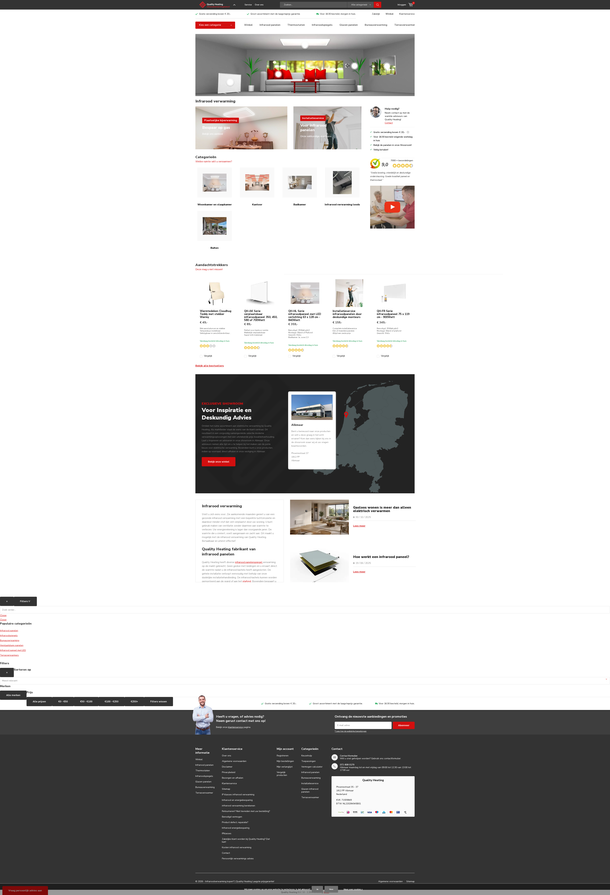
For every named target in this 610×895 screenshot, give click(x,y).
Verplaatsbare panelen (11, 645)
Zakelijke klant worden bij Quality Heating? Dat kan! (246, 840)
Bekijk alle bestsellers (209, 366)
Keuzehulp (306, 755)
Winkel (389, 13)
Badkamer (299, 204)
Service (248, 4)
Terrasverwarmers (9, 655)
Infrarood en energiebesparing (237, 800)
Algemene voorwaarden (234, 761)
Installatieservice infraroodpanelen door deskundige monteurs (347, 314)
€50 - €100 (86, 701)
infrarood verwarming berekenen (238, 805)
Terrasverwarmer (404, 25)
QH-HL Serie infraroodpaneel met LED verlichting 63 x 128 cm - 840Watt (304, 315)
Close (3, 615)
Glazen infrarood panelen (309, 790)
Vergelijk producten (282, 774)
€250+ (134, 701)
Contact (389, 122)
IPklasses (226, 833)
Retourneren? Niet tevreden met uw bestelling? (246, 811)
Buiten (214, 248)
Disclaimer (227, 766)
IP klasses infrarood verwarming (238, 794)
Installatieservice (310, 783)
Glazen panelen (348, 25)
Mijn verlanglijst (284, 766)
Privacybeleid (228, 772)
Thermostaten (296, 25)
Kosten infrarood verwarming (236, 847)
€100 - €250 (111, 701)
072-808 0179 (347, 764)
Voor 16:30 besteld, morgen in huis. (338, 13)
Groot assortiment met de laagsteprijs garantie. (275, 13)
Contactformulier (349, 755)
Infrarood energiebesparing (235, 827)
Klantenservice (407, 13)
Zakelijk (376, 13)
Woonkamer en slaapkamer (214, 204)
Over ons (259, 4)
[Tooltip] (408, 132)
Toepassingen (308, 761)
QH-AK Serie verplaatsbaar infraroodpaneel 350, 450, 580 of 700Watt (260, 315)
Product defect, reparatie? (235, 822)
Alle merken (13, 695)
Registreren (282, 755)
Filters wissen (158, 701)
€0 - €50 (63, 701)
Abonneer (403, 725)
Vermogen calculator (311, 766)
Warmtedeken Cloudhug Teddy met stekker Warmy (215, 314)
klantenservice (235, 727)
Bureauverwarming (376, 25)
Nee (331, 889)
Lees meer (359, 525)
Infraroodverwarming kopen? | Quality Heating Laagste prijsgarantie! (239, 881)
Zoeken (377, 5)
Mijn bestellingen (285, 761)
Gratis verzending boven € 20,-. (215, 13)
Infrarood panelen (270, 25)
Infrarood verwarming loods (342, 204)
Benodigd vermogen (232, 816)
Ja (317, 889)
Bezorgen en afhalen (232, 777)
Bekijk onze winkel (218, 461)
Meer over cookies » (353, 889)
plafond (247, 581)
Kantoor (257, 204)
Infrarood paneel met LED (13, 650)
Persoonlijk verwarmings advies (238, 858)
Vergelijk (208, 356)
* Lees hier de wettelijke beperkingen (350, 731)
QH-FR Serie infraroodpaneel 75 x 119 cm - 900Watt (393, 314)
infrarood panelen (244, 562)
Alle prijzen (39, 701)
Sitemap (226, 788)
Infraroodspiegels (322, 25)
